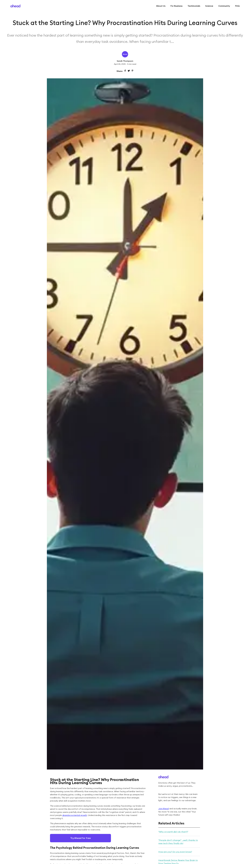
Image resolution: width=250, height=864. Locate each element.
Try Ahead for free (80, 838)
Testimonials (194, 6)
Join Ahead (163, 808)
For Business (176, 6)
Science (209, 6)
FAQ (237, 6)
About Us (160, 6)
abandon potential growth (74, 815)
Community (224, 6)
